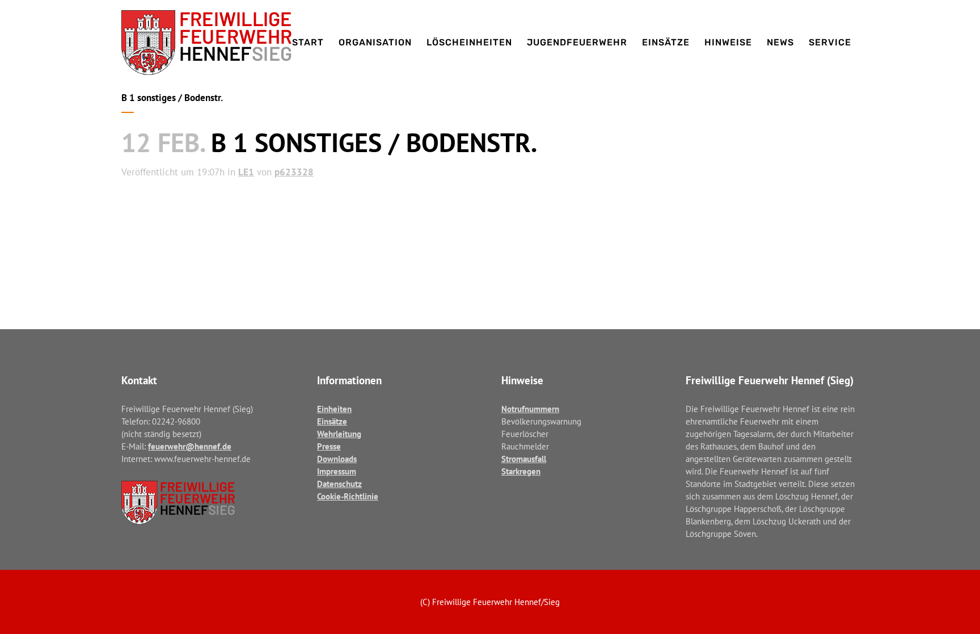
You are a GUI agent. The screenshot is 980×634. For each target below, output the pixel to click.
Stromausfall (523, 459)
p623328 (294, 172)
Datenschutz (339, 483)
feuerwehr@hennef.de (189, 446)
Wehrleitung (339, 434)
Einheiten (334, 409)
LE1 (246, 172)
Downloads (337, 459)
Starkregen (520, 471)
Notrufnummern (530, 409)
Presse (329, 446)
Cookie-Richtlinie (347, 496)
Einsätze (332, 421)
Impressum (336, 471)
